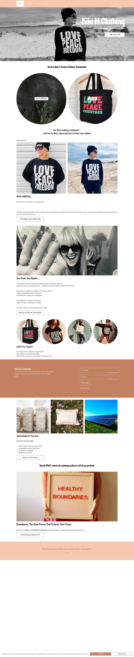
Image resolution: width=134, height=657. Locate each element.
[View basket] (116, 3)
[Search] (112, 3)
